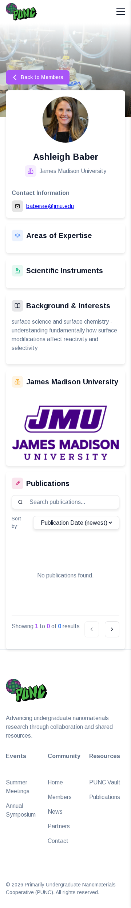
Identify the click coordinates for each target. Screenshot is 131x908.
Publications (104, 797)
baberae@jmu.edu (50, 206)
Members (60, 797)
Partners (59, 826)
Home (55, 782)
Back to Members (42, 77)
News (55, 812)
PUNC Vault (104, 782)
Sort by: (16, 522)
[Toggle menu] (120, 11)
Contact (58, 841)
